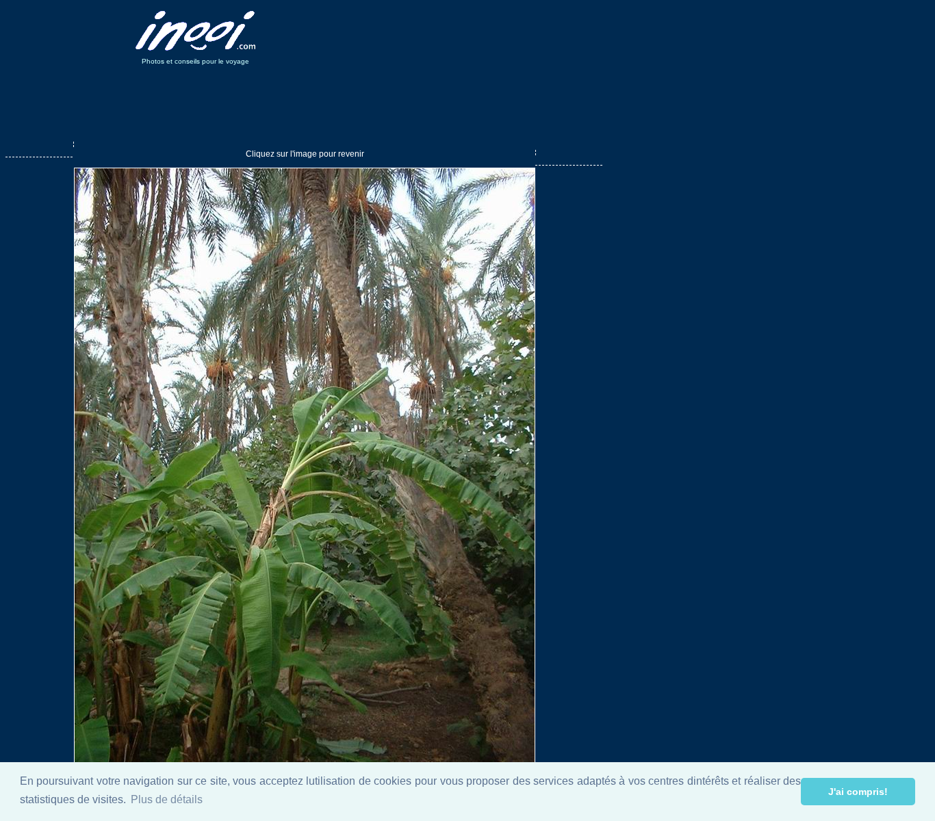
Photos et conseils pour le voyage (195, 61)
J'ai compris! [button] (858, 791)
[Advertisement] (528, 31)
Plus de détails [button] (167, 799)
